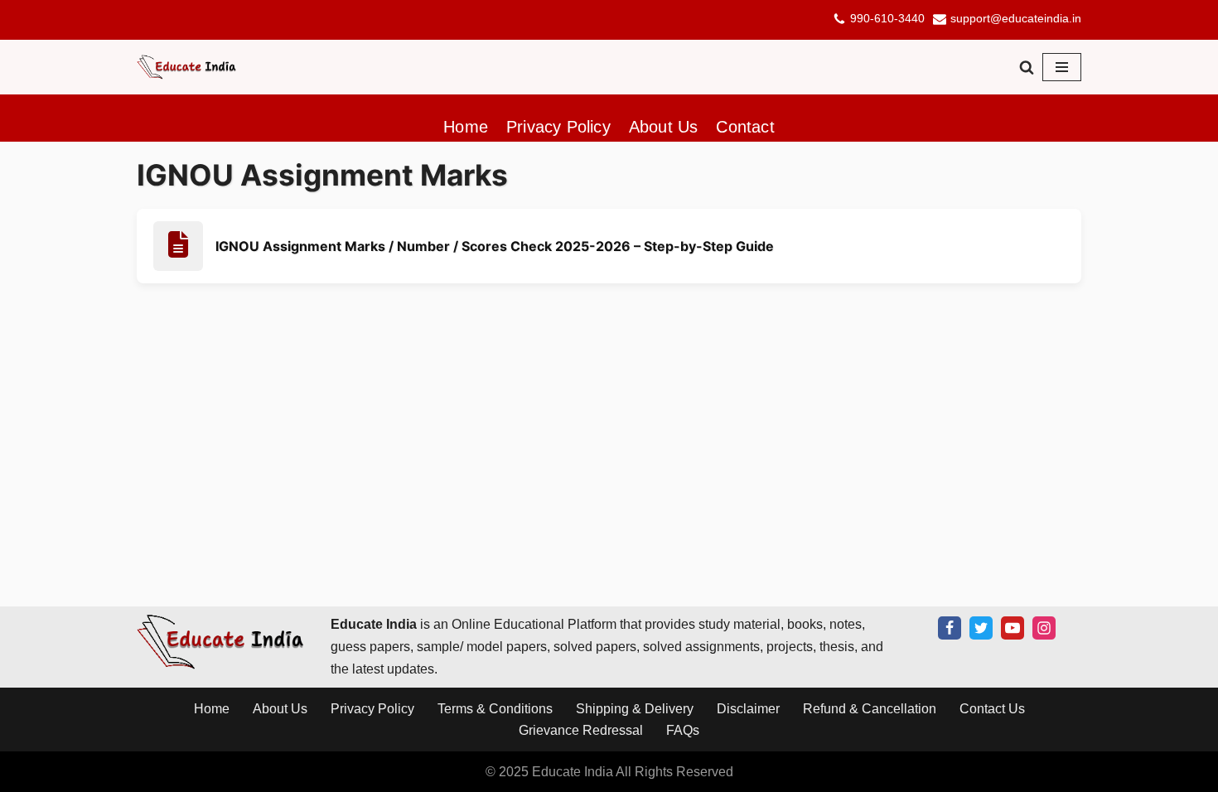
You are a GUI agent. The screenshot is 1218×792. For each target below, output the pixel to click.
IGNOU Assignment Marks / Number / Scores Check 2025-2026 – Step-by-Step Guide (494, 246)
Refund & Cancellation (869, 708)
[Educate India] (186, 67)
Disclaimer (748, 708)
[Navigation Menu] (1061, 67)
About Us (663, 127)
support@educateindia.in (1015, 18)
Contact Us (992, 708)
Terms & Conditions (495, 708)
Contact (745, 127)
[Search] (1026, 67)
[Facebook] (949, 628)
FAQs (682, 730)
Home (465, 127)
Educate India (572, 771)
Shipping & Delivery (635, 708)
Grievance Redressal (581, 730)
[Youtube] (1012, 628)
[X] (981, 628)
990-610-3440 (887, 18)
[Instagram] (1044, 628)
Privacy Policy (558, 127)
